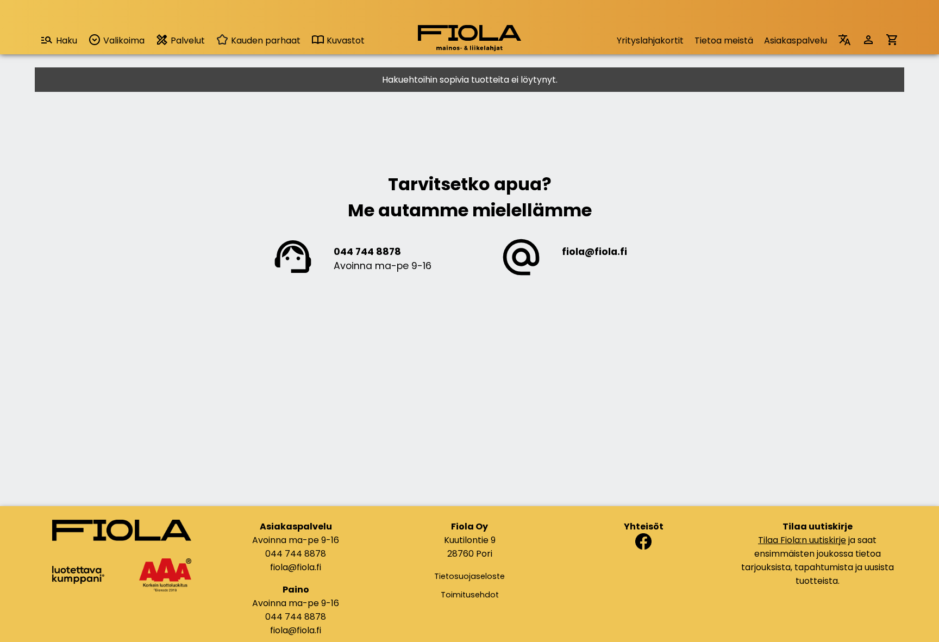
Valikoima (123, 40)
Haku (66, 40)
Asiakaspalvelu (795, 40)
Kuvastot (344, 40)
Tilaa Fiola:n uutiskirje (802, 540)
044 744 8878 (367, 251)
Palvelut (186, 40)
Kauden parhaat (265, 40)
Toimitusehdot (470, 594)
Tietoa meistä (723, 40)
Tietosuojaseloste (469, 576)
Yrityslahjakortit (650, 40)
